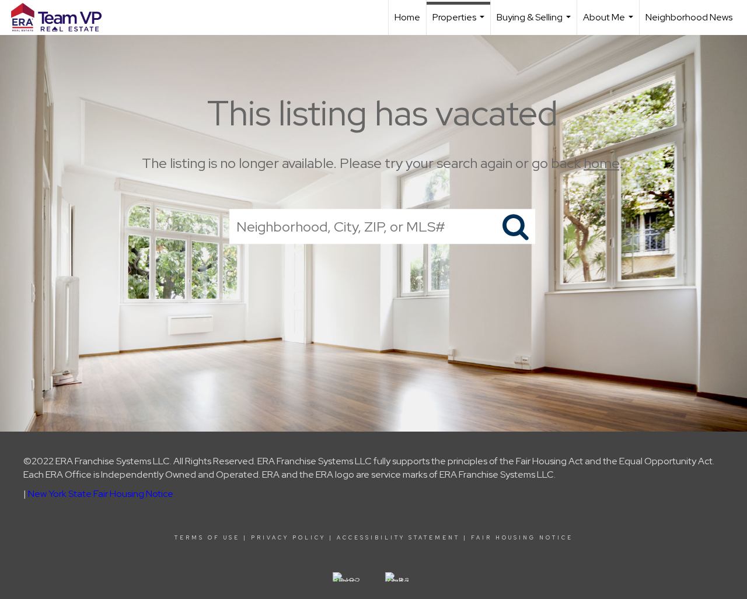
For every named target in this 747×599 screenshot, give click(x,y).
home (601, 163)
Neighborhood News (688, 17)
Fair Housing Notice (522, 537)
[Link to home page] (62, 17)
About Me (609, 23)
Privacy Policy (288, 537)
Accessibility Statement (398, 537)
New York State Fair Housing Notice (100, 494)
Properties (459, 23)
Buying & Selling (535, 23)
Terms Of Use (207, 537)
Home (407, 17)
